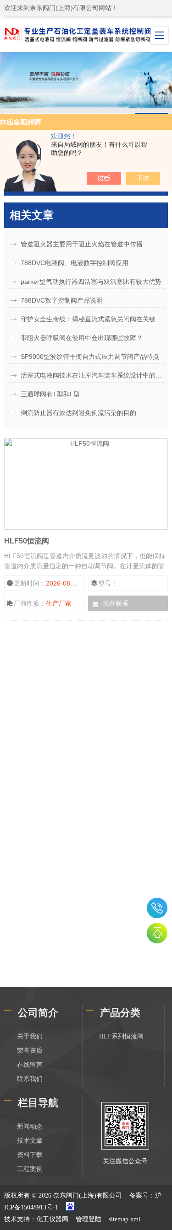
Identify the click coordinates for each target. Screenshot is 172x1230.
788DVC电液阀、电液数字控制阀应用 (74, 262)
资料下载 (30, 1154)
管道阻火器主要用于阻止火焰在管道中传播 (82, 244)
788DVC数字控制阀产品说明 (62, 300)
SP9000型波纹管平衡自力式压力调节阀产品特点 (90, 356)
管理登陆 (88, 1219)
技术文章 (30, 1140)
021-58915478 (157, 908)
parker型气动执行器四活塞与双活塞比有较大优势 (91, 281)
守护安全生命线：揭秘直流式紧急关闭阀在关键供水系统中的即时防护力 (93, 319)
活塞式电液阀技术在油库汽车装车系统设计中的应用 (93, 375)
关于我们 (30, 1036)
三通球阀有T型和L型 (50, 394)
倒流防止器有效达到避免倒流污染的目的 (78, 412)
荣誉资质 (30, 1050)
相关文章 (32, 215)
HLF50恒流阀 (26, 541)
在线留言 (30, 1064)
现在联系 (115, 603)
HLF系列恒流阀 (121, 1036)
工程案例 (30, 1169)
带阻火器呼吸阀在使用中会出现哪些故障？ (82, 337)
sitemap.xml (124, 1219)
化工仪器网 (52, 1219)
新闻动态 (30, 1126)
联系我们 (30, 1079)
